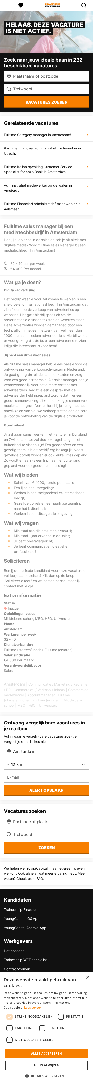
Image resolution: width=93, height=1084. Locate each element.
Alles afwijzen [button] (47, 1065)
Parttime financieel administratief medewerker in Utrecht (42, 150)
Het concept (14, 951)
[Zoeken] (86, 5)
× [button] (87, 977)
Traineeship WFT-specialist (25, 960)
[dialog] (46, 1028)
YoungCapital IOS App (22, 918)
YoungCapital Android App (25, 928)
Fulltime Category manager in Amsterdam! (37, 135)
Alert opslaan (46, 790)
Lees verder (32, 1007)
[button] (46, 1075)
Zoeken (46, 847)
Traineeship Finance (20, 909)
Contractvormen (17, 969)
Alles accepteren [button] (46, 1053)
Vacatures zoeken (46, 102)
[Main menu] (6, 5)
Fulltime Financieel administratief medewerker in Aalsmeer (42, 206)
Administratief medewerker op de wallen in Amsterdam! (38, 187)
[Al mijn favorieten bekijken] (21, 5)
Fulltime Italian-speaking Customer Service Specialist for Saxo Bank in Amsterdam (38, 169)
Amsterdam (14, 684)
